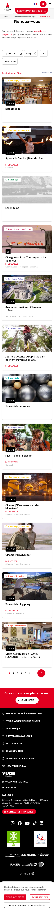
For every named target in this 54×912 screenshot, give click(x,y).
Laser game (12, 207)
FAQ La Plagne (14, 743)
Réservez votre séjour (29, 11)
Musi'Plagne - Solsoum (18, 455)
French (35, 4)
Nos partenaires (16, 766)
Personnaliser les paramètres (27, 905)
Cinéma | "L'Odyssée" (18, 554)
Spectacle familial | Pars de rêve (24, 158)
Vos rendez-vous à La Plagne (25, 17)
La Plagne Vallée (15, 279)
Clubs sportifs (15, 751)
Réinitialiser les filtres (12, 73)
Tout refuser (40, 897)
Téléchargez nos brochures (23, 721)
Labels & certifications (20, 758)
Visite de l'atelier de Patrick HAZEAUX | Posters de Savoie (23, 655)
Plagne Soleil (14, 378)
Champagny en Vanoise (18, 80)
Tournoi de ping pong (17, 604)
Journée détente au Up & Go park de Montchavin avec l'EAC (25, 358)
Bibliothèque (12, 108)
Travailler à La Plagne (19, 736)
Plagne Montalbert (17, 576)
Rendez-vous (45, 17)
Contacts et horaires (20, 811)
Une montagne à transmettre (24, 713)
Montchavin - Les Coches (19, 229)
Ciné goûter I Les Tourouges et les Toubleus (25, 259)
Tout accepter (15, 897)
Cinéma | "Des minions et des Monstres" (22, 507)
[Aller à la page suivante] (41, 673)
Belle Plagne (14, 180)
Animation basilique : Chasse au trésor (23, 308)
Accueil (6, 17)
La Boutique (13, 728)
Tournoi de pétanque (17, 406)
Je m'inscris (27, 700)
